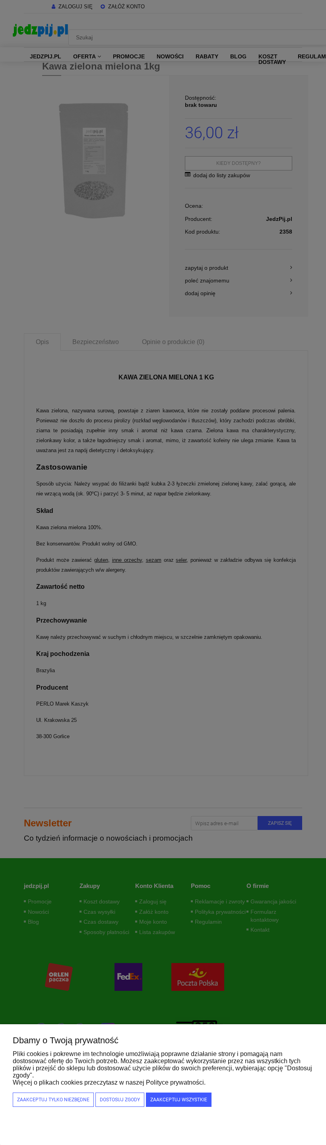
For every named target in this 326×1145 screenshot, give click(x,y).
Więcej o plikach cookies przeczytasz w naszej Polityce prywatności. (109, 1082)
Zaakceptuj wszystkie (178, 1099)
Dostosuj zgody (120, 1099)
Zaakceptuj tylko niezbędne (53, 1099)
